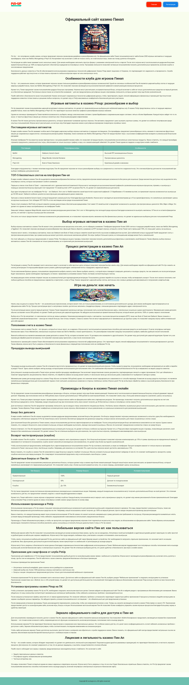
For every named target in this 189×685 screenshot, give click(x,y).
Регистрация (170, 4)
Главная (154, 4)
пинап (29, 62)
